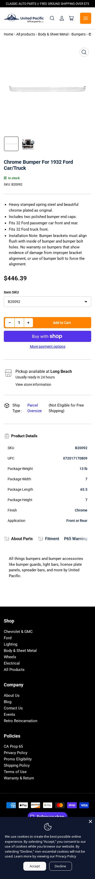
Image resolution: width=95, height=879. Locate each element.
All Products (14, 669)
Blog (7, 702)
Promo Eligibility (18, 759)
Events (9, 714)
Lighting (10, 644)
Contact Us (13, 708)
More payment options (47, 346)
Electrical (12, 663)
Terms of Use (15, 772)
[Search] (52, 18)
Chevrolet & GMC (18, 631)
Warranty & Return (19, 778)
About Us (12, 695)
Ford (7, 638)
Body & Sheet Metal (20, 650)
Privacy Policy (15, 752)
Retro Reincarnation (20, 721)
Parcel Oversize (34, 408)
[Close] (90, 821)
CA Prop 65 (13, 746)
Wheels (10, 657)
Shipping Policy (17, 765)
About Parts (22, 538)
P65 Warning (75, 538)
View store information (33, 384)
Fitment (52, 538)
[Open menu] (85, 18)
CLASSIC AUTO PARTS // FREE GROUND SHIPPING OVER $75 (47, 4)
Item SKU (11, 292)
